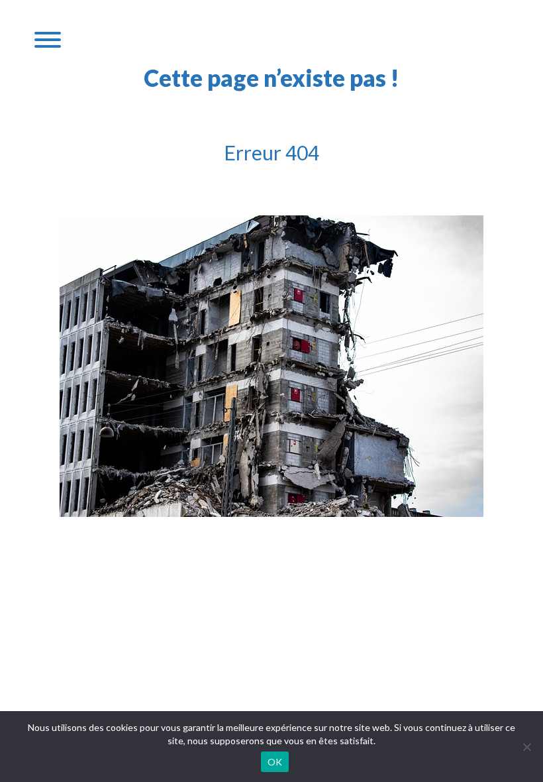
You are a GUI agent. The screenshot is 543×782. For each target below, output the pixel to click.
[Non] (526, 747)
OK (275, 761)
